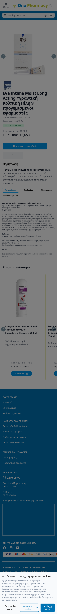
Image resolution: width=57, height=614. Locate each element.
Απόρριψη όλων (10, 608)
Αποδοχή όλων (48, 607)
